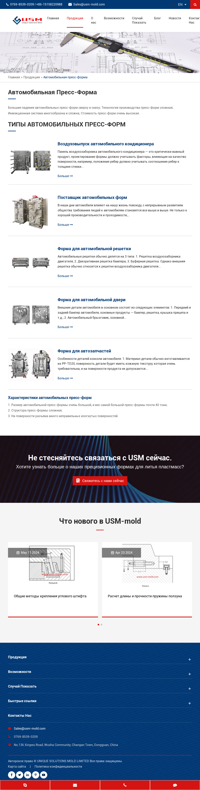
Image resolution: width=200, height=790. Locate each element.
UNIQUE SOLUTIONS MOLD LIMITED (63, 761)
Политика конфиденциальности (58, 766)
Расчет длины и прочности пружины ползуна (51, 596)
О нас (93, 20)
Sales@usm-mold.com (89, 4)
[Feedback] (175, 785)
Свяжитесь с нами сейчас (100, 480)
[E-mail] (75, 785)
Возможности (114, 18)
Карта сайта (17, 766)
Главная (53, 18)
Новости (175, 18)
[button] (98, 624)
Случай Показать (139, 20)
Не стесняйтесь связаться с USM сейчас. (100, 458)
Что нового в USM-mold (100, 521)
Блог (157, 18)
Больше (64, 176)
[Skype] (25, 785)
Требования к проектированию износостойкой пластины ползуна (146, 599)
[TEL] (125, 785)
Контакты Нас (19, 715)
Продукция (75, 18)
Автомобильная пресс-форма (65, 77)
